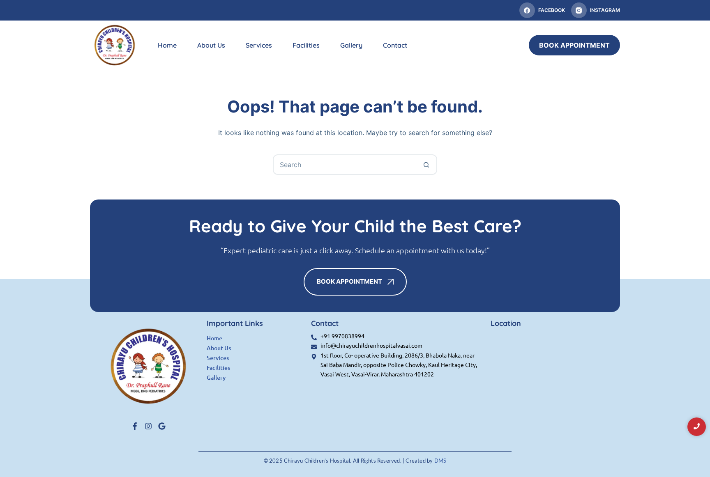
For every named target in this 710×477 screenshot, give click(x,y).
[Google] (162, 426)
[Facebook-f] (134, 426)
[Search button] (426, 164)
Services (259, 45)
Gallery (351, 45)
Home (167, 45)
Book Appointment (574, 45)
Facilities (306, 45)
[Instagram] (148, 426)
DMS (440, 460)
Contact (395, 45)
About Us (211, 45)
